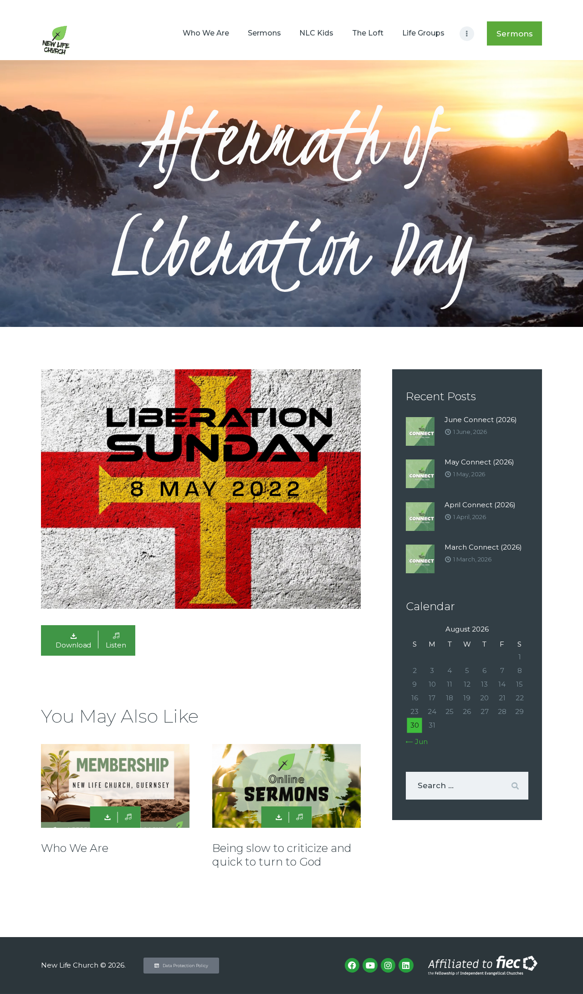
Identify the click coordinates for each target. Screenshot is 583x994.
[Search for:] (467, 785)
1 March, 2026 (472, 559)
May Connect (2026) (479, 462)
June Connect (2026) (481, 419)
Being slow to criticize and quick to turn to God (282, 854)
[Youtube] (370, 965)
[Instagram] (388, 965)
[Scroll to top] (560, 972)
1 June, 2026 (470, 431)
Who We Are (74, 848)
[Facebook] (352, 965)
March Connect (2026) (483, 547)
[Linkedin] (406, 965)
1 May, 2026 (469, 474)
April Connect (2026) (480, 504)
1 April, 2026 (469, 516)
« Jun (419, 741)
